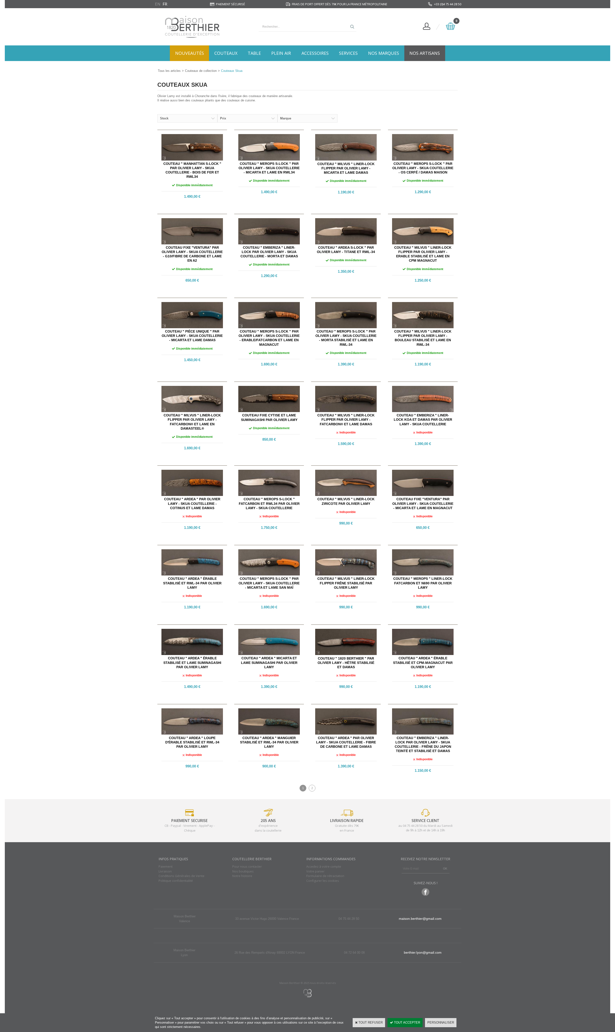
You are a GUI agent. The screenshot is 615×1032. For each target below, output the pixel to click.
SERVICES (348, 53)
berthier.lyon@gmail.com (423, 952)
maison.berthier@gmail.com (420, 919)
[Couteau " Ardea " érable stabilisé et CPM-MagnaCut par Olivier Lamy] (423, 654)
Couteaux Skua (231, 71)
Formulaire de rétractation (325, 876)
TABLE (254, 53)
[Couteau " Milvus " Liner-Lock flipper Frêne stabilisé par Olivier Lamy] (346, 574)
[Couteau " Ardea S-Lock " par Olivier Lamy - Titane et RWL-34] (346, 243)
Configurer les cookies (322, 880)
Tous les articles (169, 71)
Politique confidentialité (176, 880)
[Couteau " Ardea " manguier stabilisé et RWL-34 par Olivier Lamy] (269, 733)
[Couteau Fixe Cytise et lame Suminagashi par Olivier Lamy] (269, 411)
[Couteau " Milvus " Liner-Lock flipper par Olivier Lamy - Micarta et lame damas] (346, 159)
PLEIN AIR (281, 53)
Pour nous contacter (247, 866)
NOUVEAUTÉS (189, 53)
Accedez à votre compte (323, 866)
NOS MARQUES (383, 53)
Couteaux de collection (201, 71)
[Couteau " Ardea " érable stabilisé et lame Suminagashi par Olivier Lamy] (192, 654)
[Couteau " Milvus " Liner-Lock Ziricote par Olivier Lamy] (346, 495)
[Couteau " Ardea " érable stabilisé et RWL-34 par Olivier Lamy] (192, 574)
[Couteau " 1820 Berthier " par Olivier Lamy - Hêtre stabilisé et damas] (346, 654)
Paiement (165, 866)
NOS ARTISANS (424, 53)
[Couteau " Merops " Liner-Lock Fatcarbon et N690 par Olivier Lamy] (423, 574)
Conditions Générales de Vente (181, 876)
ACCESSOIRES (315, 53)
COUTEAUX (225, 53)
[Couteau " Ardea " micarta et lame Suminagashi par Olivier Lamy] (269, 654)
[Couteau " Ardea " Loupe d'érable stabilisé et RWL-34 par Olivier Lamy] (192, 733)
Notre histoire (242, 876)
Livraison (165, 871)
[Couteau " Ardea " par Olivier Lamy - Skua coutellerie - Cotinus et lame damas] (192, 495)
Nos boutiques (243, 871)
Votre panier (315, 871)
